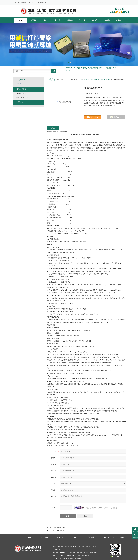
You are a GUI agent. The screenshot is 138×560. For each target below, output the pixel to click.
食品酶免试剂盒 (106, 79)
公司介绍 (45, 20)
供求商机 (107, 20)
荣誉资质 (90, 537)
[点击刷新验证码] (79, 507)
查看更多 (20, 102)
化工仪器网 (63, 558)
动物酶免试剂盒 (22, 93)
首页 (80, 79)
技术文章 (57, 20)
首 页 (15, 537)
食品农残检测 (95, 79)
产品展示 (33, 20)
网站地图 (78, 558)
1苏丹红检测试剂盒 (59, 528)
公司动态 (70, 20)
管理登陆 (71, 558)
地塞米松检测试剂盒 (59, 530)
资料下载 (82, 20)
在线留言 (94, 20)
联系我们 (119, 20)
